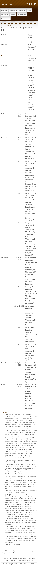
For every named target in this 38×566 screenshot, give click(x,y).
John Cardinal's (14, 563)
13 (33, 67)
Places (29, 10)
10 (33, 341)
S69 (7, 476)
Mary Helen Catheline (32, 92)
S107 (7, 507)
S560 (7, 430)
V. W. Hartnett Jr (14, 559)
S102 (7, 464)
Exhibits (12, 14)
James (30, 36)
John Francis (30, 104)
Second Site (22, 563)
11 (28, 360)
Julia (31, 57)
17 (33, 107)
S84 (7, 456)
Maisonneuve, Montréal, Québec (30, 339)
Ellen (31, 45)
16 (33, 94)
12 (35, 407)
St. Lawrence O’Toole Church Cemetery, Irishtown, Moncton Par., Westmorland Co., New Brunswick (30, 398)
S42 (7, 460)
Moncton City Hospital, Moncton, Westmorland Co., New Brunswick (31, 373)
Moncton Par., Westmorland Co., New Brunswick (30, 239)
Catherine (28, 268)
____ (30, 66)
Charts (21, 10)
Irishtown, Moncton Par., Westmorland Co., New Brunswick (30, 123)
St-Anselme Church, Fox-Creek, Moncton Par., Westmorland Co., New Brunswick (30, 150)
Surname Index (22, 14)
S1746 (7, 495)
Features (12, 10)
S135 (7, 417)
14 (33, 75)
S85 (7, 484)
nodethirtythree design (21, 564)
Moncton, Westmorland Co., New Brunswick (30, 299)
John (31, 263)
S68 (7, 480)
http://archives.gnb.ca (25, 449)
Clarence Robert (31, 82)
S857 (7, 490)
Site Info (3, 14)
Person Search (5, 18)
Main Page (4, 10)
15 (33, 85)
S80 (7, 414)
